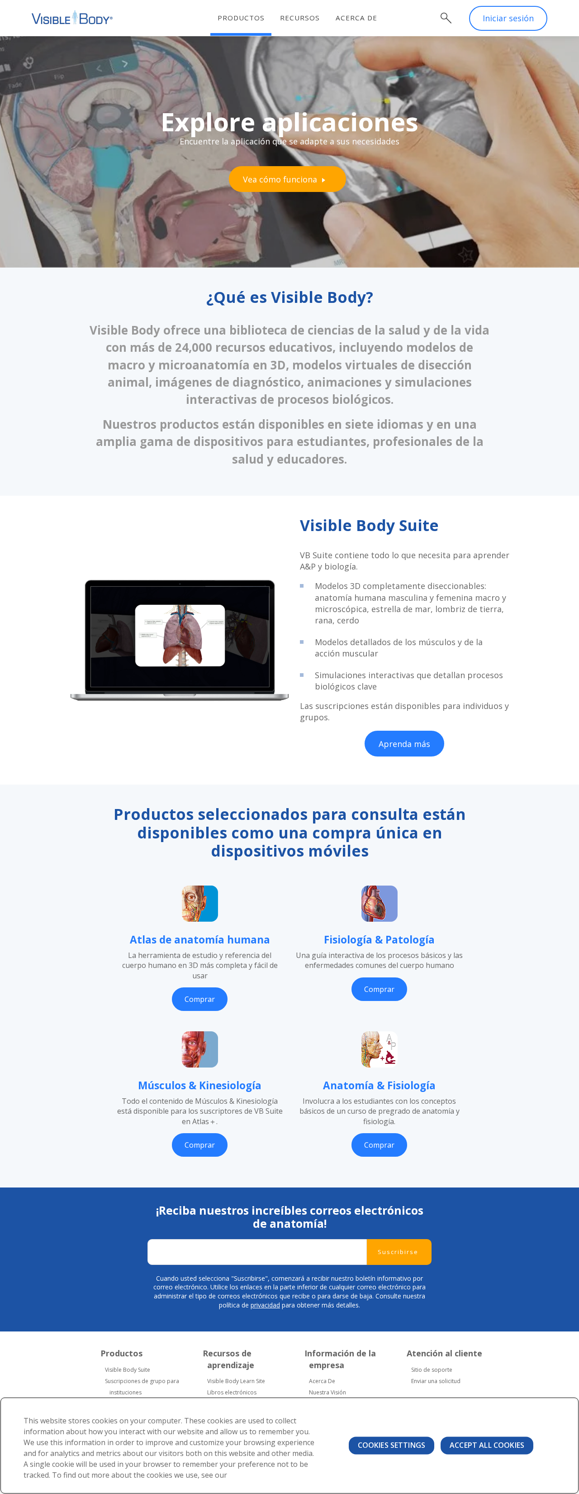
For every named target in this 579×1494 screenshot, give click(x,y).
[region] (289, 1445)
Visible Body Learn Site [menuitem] (236, 1381)
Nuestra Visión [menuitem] (327, 1392)
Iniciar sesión (508, 18)
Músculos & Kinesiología (199, 1085)
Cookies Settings (392, 1445)
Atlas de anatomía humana (200, 940)
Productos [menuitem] (241, 17)
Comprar (200, 999)
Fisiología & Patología (379, 940)
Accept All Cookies (487, 1445)
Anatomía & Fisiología (379, 1085)
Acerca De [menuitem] (322, 1381)
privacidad (265, 1305)
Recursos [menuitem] (300, 17)
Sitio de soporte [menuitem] (431, 1370)
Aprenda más (404, 743)
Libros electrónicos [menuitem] (231, 1392)
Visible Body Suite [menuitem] (127, 1370)
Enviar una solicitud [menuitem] (435, 1381)
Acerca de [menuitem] (356, 17)
